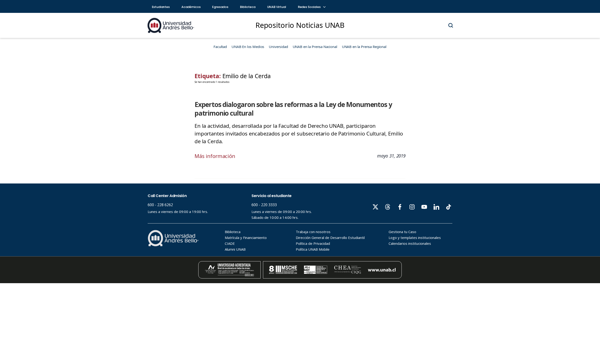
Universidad (278, 46)
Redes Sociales (309, 7)
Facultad (220, 46)
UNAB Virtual (276, 7)
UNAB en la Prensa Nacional (315, 46)
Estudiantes (161, 7)
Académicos (191, 7)
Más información (215, 155)
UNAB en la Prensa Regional (364, 46)
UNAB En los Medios (248, 46)
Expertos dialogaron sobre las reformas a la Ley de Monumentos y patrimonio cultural (293, 108)
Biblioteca (247, 7)
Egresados (220, 7)
